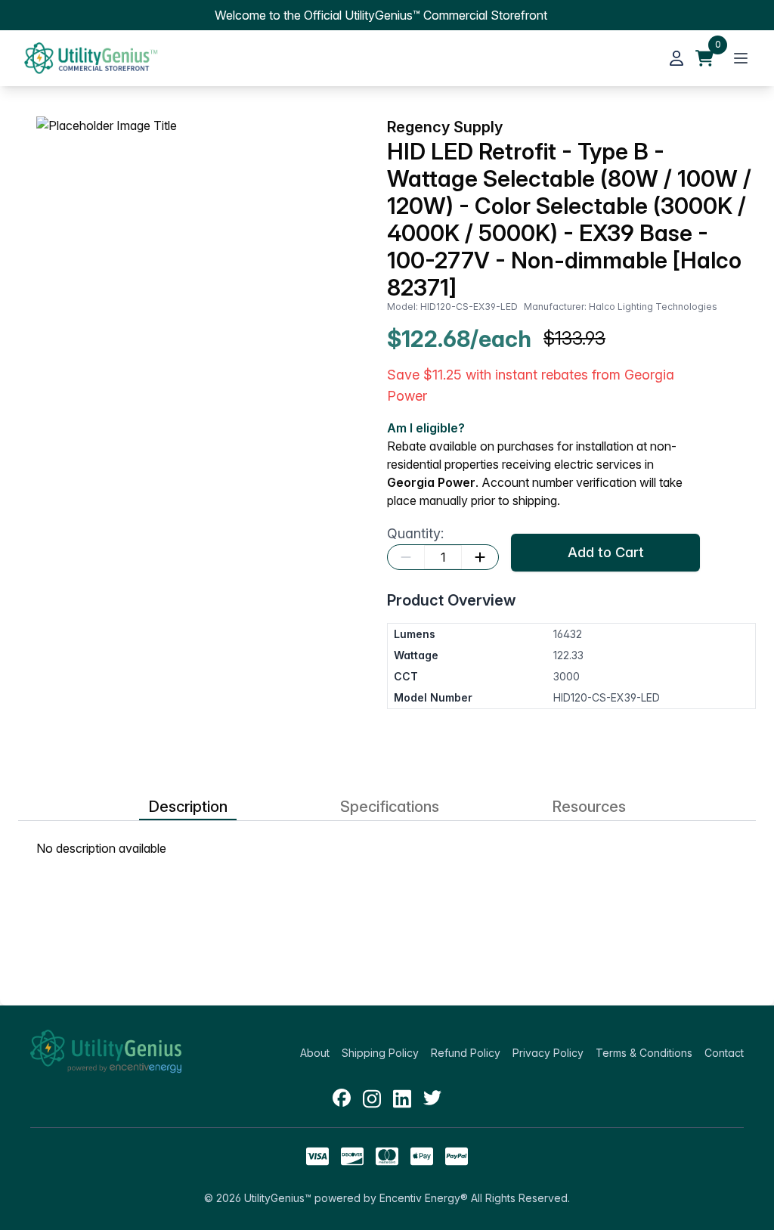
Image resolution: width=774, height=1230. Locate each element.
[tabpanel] (387, 848)
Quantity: (415, 533)
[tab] (188, 806)
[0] (704, 58)
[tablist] (387, 807)
